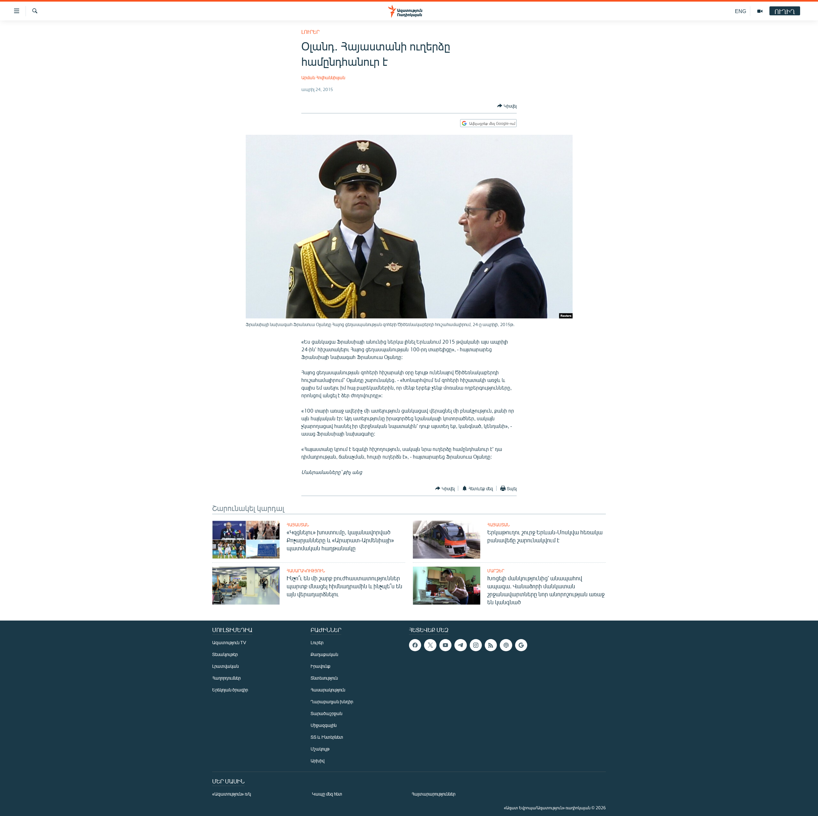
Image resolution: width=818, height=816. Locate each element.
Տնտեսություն (324, 678)
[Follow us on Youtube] (445, 645)
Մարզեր (495, 570)
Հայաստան (298, 524)
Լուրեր (310, 32)
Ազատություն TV (229, 642)
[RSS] (491, 645)
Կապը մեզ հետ (327, 794)
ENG (740, 11)
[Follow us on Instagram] (476, 645)
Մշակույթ (320, 748)
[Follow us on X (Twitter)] (430, 645)
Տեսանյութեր (225, 654)
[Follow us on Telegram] (460, 645)
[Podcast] (506, 645)
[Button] (507, 106)
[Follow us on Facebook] (415, 645)
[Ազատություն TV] (759, 11)
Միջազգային (323, 725)
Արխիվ (317, 760)
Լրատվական (225, 666)
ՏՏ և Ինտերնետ (327, 737)
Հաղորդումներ (226, 678)
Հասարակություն (306, 570)
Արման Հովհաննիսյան (323, 77)
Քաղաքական (324, 654)
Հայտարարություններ (433, 794)
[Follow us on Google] (521, 645)
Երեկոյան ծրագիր (230, 689)
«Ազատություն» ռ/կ (231, 794)
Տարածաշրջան (326, 713)
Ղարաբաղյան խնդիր (332, 701)
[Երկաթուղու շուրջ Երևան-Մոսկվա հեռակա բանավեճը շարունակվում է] (446, 540)
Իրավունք (320, 666)
